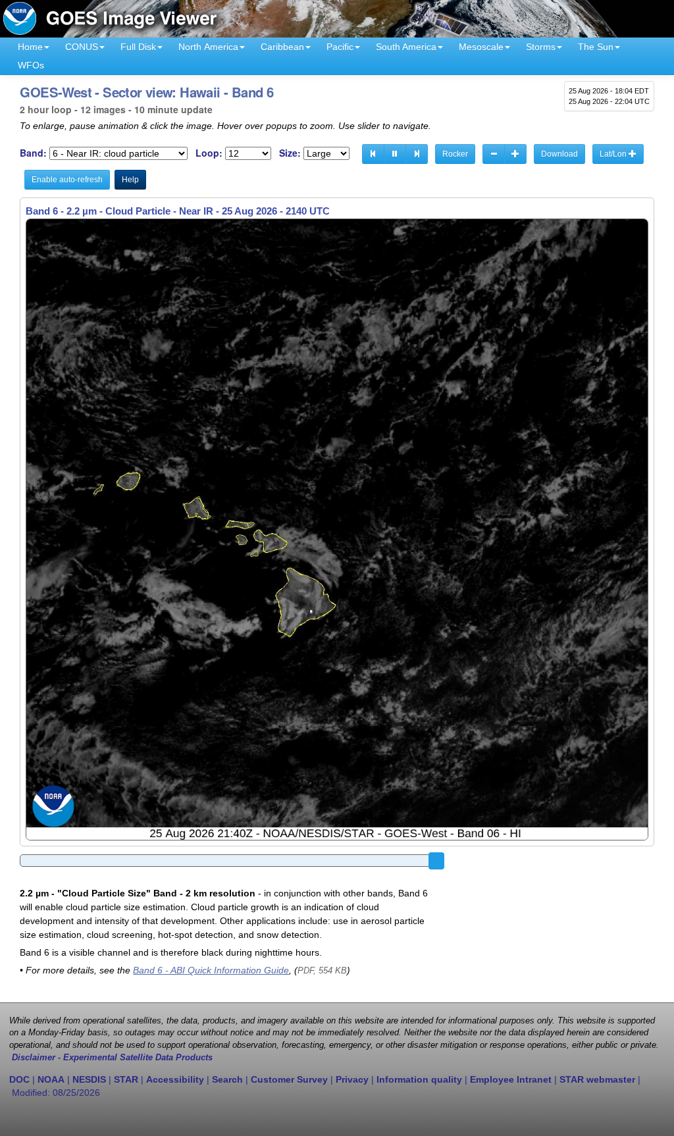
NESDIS (89, 1079)
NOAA (51, 1079)
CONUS (81, 46)
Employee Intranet (511, 1079)
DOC (19, 1079)
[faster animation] (515, 154)
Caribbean (282, 46)
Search (227, 1079)
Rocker (455, 154)
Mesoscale (481, 46)
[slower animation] (493, 154)
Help (130, 179)
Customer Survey (289, 1079)
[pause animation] (395, 154)
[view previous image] (373, 154)
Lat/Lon (614, 154)
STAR (126, 1079)
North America (208, 46)
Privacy (352, 1079)
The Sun (595, 46)
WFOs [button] (31, 65)
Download (559, 154)
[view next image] (416, 154)
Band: (33, 153)
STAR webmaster (597, 1079)
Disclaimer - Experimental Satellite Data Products (112, 1057)
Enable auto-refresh (67, 179)
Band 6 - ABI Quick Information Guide (211, 970)
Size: (290, 153)
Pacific (339, 46)
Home (30, 46)
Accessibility (175, 1079)
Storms (541, 46)
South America (406, 46)
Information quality (419, 1079)
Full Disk (138, 46)
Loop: (208, 153)
